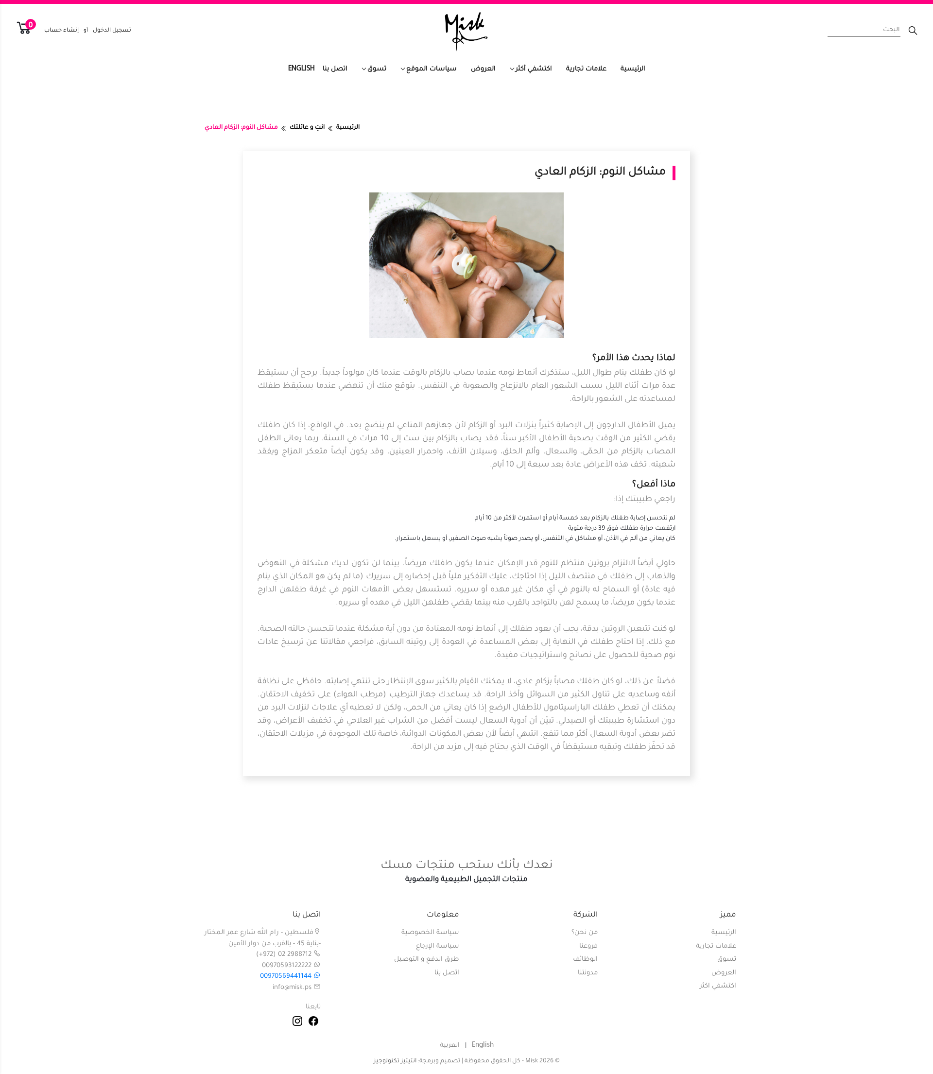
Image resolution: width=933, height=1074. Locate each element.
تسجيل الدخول (112, 31)
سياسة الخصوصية (430, 932)
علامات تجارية (586, 69)
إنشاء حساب (61, 31)
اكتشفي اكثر (718, 986)
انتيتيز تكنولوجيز (395, 1061)
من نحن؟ (584, 932)
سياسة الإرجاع (437, 946)
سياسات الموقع (431, 69)
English (301, 68)
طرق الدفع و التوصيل (426, 959)
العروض (483, 69)
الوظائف (585, 959)
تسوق (376, 69)
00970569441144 (286, 976)
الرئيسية (633, 69)
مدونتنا (588, 973)
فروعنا (588, 946)
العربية (450, 1045)
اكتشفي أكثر (534, 69)
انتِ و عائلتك (307, 127)
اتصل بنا (335, 69)
